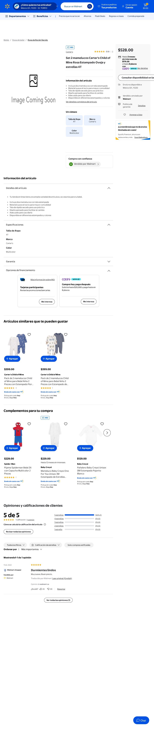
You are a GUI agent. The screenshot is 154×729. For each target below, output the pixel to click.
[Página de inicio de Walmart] (7, 6)
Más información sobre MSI (43, 279)
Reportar (61, 589)
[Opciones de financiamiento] (109, 269)
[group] (103, 51)
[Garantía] (109, 261)
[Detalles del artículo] (109, 188)
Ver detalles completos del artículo (81, 101)
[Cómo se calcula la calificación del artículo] (45, 524)
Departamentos (17, 16)
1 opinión (30, 520)
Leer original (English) (62, 578)
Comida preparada (136, 16)
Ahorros (87, 16)
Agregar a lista (135, 114)
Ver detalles (142, 68)
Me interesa (46, 301)
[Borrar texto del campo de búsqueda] (82, 6)
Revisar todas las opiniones (18, 531)
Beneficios (42, 16)
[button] (107, 6)
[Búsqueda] (89, 6)
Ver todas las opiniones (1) (58, 600)
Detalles (141, 105)
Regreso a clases (116, 16)
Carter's (69, 52)
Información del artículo (20, 178)
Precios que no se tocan (69, 16)
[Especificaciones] (109, 224)
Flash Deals (100, 16)
